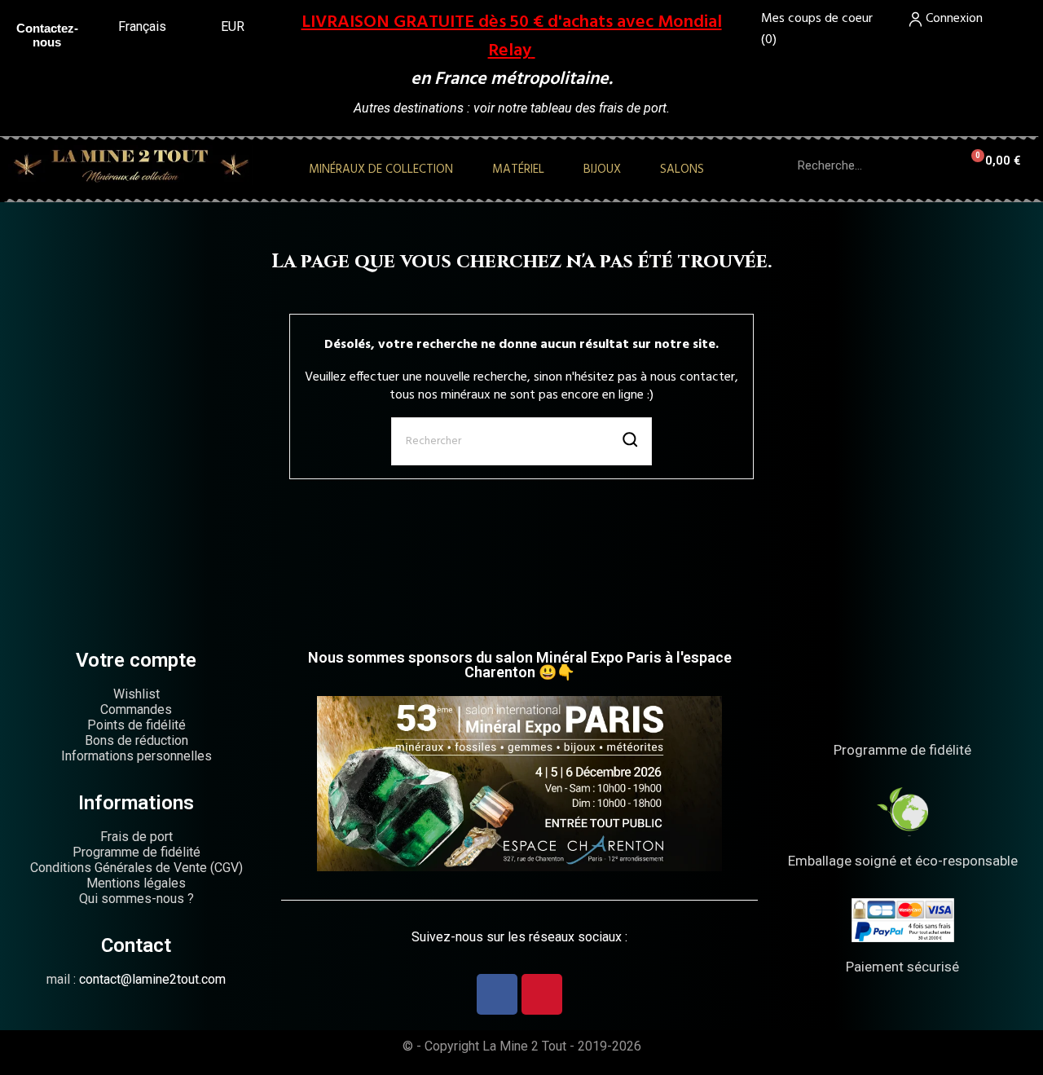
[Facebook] (497, 994)
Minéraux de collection (381, 169)
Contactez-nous (47, 35)
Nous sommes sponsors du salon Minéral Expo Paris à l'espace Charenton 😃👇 (520, 665)
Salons (682, 169)
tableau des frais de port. (600, 108)
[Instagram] (542, 994)
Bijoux (602, 169)
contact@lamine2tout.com (152, 979)
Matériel (518, 169)
